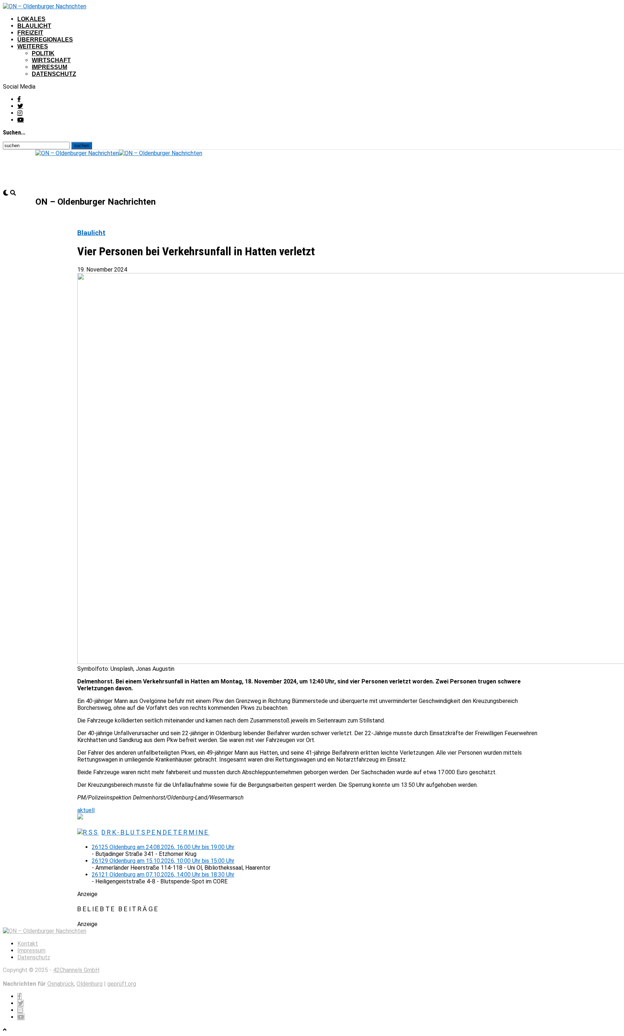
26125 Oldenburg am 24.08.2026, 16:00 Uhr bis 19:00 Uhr (163, 847)
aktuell (86, 810)
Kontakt (27, 943)
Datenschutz (54, 74)
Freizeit (30, 33)
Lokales (31, 19)
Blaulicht (34, 26)
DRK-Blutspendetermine (155, 832)
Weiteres (32, 46)
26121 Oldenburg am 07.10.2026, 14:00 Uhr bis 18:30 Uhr (163, 874)
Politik (43, 53)
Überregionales (45, 40)
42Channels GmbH (76, 970)
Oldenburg (90, 983)
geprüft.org (121, 983)
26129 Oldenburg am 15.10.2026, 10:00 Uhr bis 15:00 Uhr (163, 860)
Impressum (49, 67)
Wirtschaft (51, 60)
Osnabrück (60, 983)
